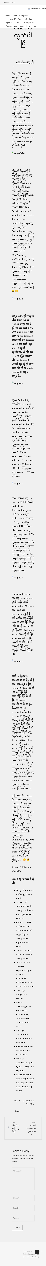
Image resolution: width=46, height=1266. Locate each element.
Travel (17, 22)
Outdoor (28, 19)
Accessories (11, 26)
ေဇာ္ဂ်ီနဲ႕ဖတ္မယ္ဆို (25, 62)
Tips (34, 26)
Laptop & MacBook (14, 19)
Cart (21, 26)
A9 (16, 1101)
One (32, 1104)
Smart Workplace (20, 16)
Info (28, 26)
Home (7, 16)
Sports (9, 22)
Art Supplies (28, 22)
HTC (22, 1101)
